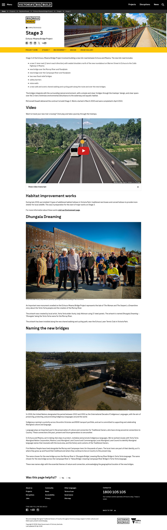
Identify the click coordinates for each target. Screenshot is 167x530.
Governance (68, 495)
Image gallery (87, 50)
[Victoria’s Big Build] (35, 5)
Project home (32, 50)
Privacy (47, 498)
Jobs (27, 498)
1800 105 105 (114, 492)
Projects (132, 5)
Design (73, 50)
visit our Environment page (69, 210)
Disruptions (145, 5)
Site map (67, 498)
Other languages (70, 488)
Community (49, 488)
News (156, 5)
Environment (59, 50)
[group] (46, 50)
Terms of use (69, 491)
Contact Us (107, 488)
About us (29, 488)
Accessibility (49, 495)
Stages (45, 50)
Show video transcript (37, 187)
